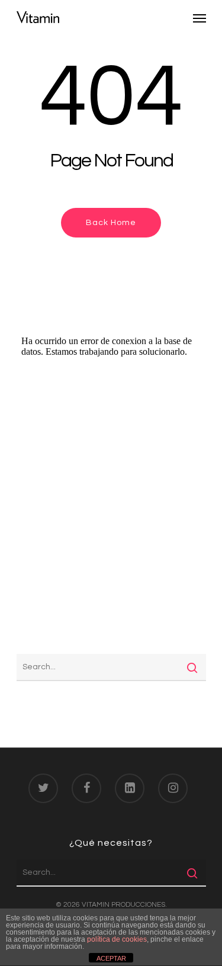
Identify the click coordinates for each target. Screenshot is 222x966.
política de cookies (117, 939)
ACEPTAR (111, 958)
